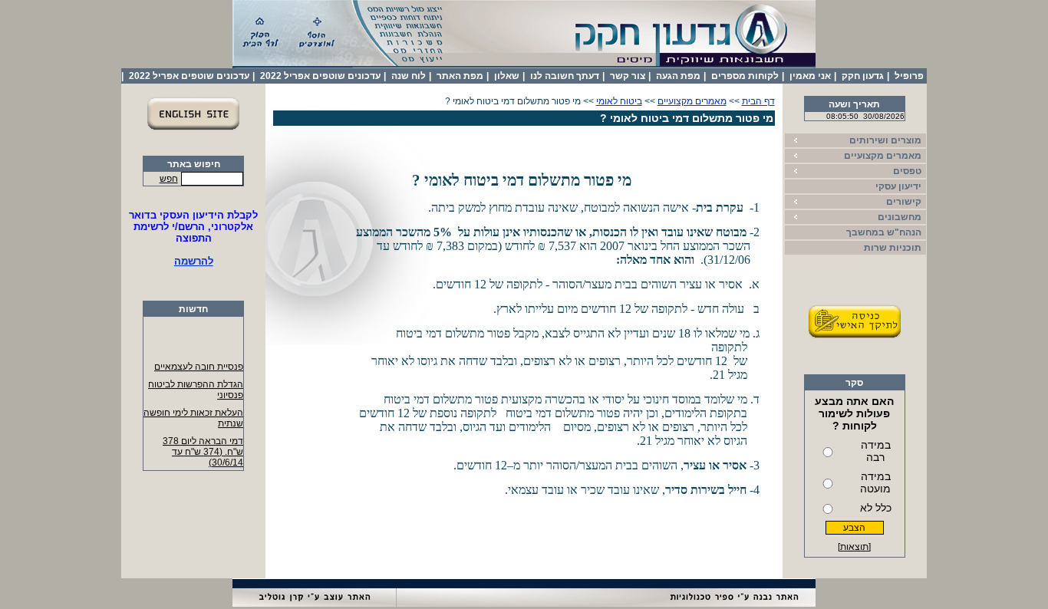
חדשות (193, 309)
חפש (169, 178)
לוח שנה (408, 76)
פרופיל (909, 76)
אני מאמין (810, 76)
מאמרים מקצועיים (692, 101)
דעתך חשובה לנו (564, 76)
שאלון (506, 76)
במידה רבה (876, 451)
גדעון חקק (863, 76)
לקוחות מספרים (745, 76)
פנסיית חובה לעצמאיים (198, 365)
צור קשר (627, 76)
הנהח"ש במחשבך (883, 232)
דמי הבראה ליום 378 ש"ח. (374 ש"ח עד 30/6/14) (203, 450)
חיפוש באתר (193, 164)
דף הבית (758, 101)
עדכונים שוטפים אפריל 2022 (320, 76)
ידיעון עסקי (898, 186)
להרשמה (193, 261)
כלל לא (875, 508)
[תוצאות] (854, 547)
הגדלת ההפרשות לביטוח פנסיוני (195, 388)
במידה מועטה (875, 482)
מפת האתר (460, 76)
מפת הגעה (678, 76)
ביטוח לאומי (619, 101)
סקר (854, 382)
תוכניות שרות (892, 247)
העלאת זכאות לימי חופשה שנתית (193, 416)
